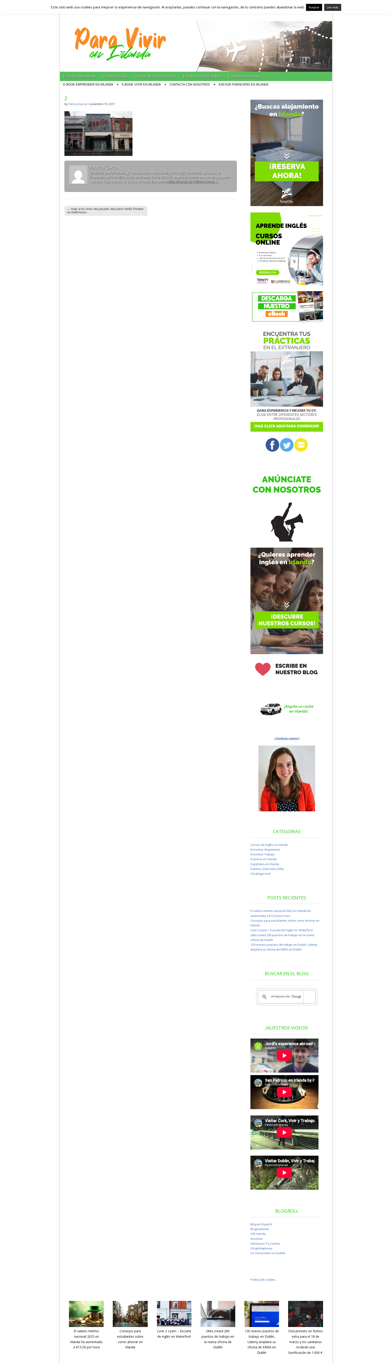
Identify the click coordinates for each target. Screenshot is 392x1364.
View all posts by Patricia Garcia (193, 182)
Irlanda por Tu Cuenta (265, 1244)
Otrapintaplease (261, 1248)
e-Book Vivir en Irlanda (141, 84)
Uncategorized (260, 874)
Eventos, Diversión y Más (202, 76)
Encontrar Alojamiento (79, 76)
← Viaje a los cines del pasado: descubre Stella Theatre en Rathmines (105, 210)
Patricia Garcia (77, 104)
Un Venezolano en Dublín (267, 1253)
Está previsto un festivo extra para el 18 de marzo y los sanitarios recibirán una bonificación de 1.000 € (305, 1342)
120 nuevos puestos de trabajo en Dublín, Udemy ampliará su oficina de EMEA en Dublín (262, 1342)
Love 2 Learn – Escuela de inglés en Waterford (281, 930)
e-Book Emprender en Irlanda (88, 84)
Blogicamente (259, 1229)
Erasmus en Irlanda (263, 859)
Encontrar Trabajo (116, 76)
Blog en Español (261, 1224)
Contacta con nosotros (189, 84)
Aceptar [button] (314, 7)
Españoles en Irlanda (243, 76)
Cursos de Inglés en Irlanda (156, 76)
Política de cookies (262, 1280)
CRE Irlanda (258, 1234)
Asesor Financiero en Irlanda (243, 84)
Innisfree (256, 1239)
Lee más (332, 7)
